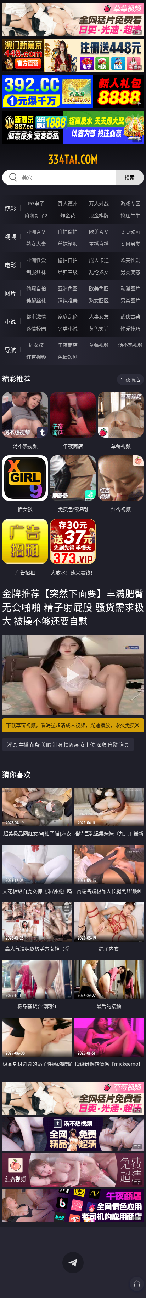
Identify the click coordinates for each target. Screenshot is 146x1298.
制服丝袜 (36, 272)
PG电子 (36, 203)
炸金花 (67, 215)
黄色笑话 (99, 328)
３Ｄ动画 (130, 231)
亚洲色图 (68, 288)
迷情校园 (36, 328)
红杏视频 (36, 356)
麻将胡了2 (36, 215)
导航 (10, 350)
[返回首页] (137, 1284)
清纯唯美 (68, 300)
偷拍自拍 (68, 260)
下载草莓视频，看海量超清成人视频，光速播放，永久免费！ (73, 725)
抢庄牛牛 (130, 215)
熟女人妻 (36, 243)
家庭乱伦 (68, 316)
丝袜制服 (68, 243)
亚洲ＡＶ (36, 231)
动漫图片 (130, 288)
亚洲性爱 (36, 260)
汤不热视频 (130, 344)
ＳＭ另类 (130, 243)
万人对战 (99, 203)
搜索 (130, 177)
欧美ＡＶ (99, 231)
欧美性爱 (130, 260)
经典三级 (68, 272)
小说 (10, 322)
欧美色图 (99, 288)
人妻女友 (99, 316)
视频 (10, 237)
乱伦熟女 (99, 272)
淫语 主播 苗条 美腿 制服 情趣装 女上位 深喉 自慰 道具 (68, 744)
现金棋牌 (99, 215)
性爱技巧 (130, 328)
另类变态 (130, 272)
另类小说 (68, 328)
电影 (10, 265)
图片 (10, 293)
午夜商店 (68, 344)
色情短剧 (68, 356)
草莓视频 (99, 344)
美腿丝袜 (36, 300)
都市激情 (36, 316)
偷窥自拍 (36, 288)
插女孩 (36, 344)
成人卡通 (99, 260)
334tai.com (73, 159)
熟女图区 (99, 300)
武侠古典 (130, 316)
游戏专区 (130, 203)
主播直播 (99, 243)
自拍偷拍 (68, 231)
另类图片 (130, 300)
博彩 (10, 208)
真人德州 (68, 203)
